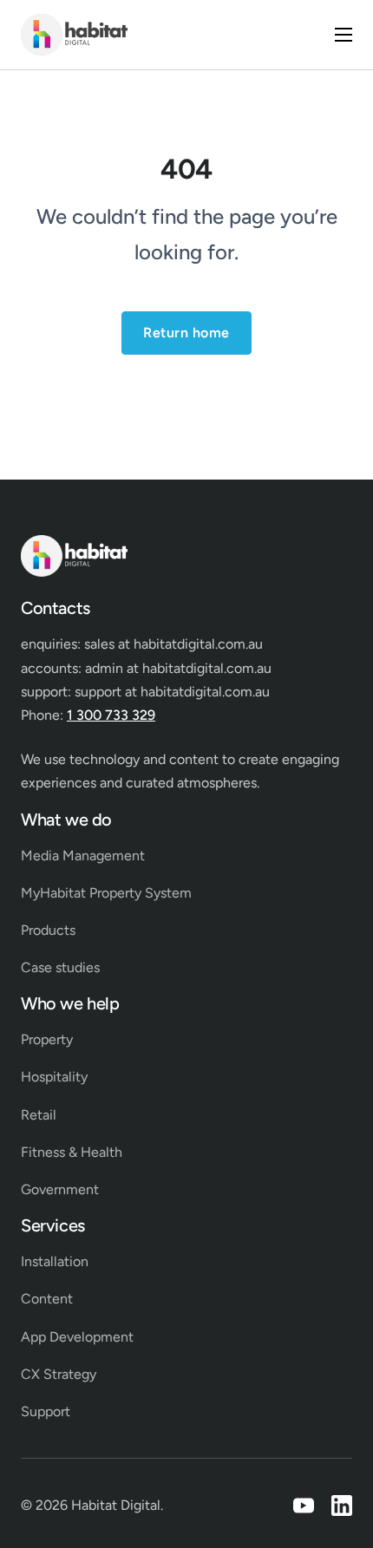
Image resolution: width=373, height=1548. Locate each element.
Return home (186, 332)
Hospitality (54, 1076)
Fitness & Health (71, 1152)
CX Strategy (58, 1374)
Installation (54, 1261)
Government (60, 1189)
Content (47, 1298)
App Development (77, 1337)
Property (47, 1039)
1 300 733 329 (111, 715)
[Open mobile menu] (343, 35)
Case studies (60, 967)
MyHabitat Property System (106, 893)
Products (48, 930)
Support (45, 1411)
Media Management (83, 855)
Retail (38, 1115)
